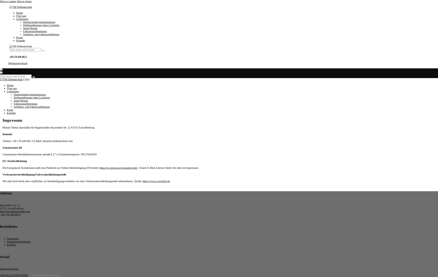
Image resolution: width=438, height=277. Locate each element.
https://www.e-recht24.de (156, 181)
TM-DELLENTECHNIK (14, 275)
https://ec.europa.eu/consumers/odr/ (119, 167)
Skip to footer (24, 1)
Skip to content (8, 1)
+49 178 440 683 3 (18, 56)
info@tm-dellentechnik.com (15, 211)
